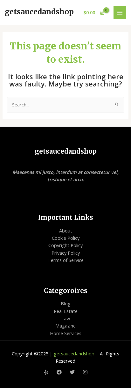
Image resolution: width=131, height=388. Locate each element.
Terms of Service (66, 260)
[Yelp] (46, 372)
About (65, 230)
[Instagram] (85, 372)
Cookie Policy (65, 238)
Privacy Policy (66, 253)
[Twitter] (72, 372)
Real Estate (66, 311)
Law (65, 318)
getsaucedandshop (39, 11)
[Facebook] (59, 372)
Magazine (65, 325)
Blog (66, 303)
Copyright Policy (65, 245)
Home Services (65, 333)
